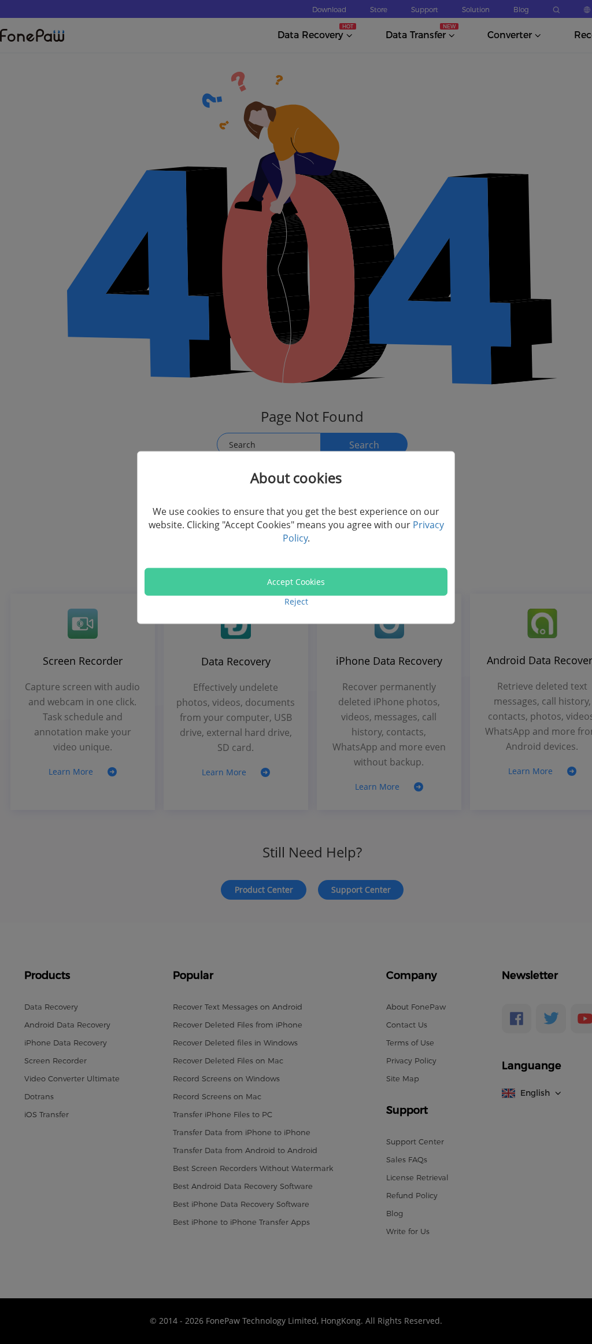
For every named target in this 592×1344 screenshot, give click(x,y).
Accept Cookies (296, 581)
